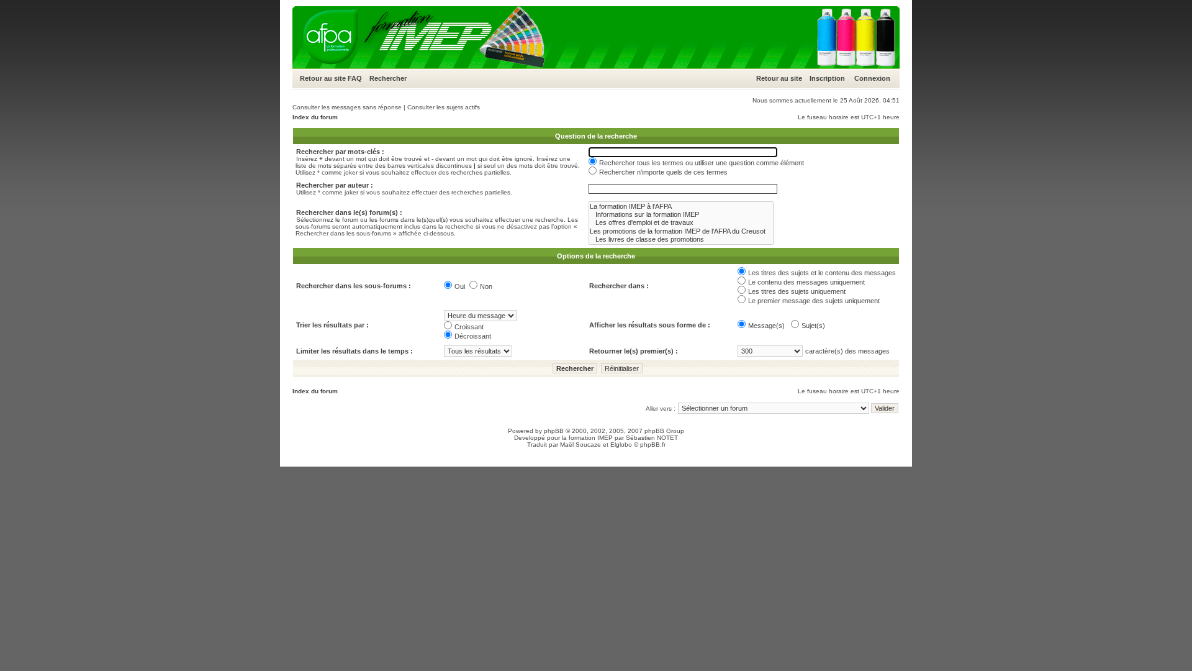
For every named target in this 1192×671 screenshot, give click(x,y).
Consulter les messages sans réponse (347, 107)
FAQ (355, 78)
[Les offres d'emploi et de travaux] (681, 223)
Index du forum (315, 117)
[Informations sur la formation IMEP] (681, 215)
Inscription (827, 78)
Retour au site (323, 78)
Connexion (872, 78)
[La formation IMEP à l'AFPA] (681, 207)
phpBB (554, 430)
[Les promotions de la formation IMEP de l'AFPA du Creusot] (681, 231)
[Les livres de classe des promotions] (681, 239)
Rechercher (388, 78)
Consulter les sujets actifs (443, 107)
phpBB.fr (653, 444)
